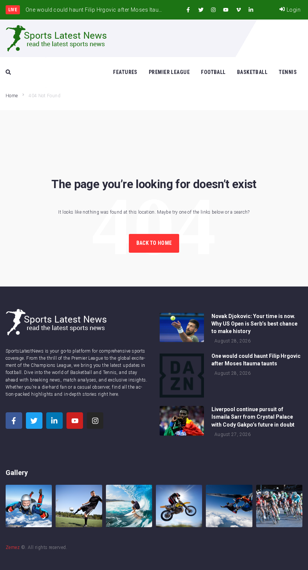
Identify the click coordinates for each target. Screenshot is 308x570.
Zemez (13, 547)
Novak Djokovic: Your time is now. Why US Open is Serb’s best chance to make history (254, 323)
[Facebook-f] (188, 10)
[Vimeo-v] (238, 10)
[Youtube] (225, 10)
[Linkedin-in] (251, 10)
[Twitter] (201, 10)
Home (12, 95)
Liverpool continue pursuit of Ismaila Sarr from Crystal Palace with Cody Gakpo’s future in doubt (252, 416)
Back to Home (154, 243)
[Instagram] (213, 10)
